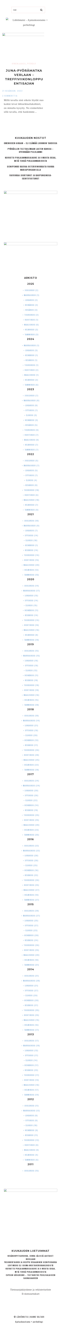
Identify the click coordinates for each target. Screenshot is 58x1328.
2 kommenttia (9, 95)
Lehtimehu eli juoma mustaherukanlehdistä (30, 1265)
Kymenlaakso (19, 63)
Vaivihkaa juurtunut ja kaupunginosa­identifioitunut (30, 177)
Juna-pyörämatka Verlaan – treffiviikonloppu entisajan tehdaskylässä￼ (24, 79)
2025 (30, 283)
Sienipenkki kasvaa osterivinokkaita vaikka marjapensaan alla (30, 168)
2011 (31, 1164)
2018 (30, 709)
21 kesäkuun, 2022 (12, 90)
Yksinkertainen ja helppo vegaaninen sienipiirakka (30, 1262)
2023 (30, 389)
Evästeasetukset (30, 1293)
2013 (30, 1034)
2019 (30, 644)
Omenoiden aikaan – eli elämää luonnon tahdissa (30, 143)
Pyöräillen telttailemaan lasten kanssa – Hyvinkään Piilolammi (31, 150)
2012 (30, 1099)
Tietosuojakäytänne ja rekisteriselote (30, 1289)
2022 (30, 454)
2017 (30, 774)
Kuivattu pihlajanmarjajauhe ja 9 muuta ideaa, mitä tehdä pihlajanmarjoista (30, 159)
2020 (30, 579)
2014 (30, 969)
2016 (30, 839)
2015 (30, 904)
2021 (30, 514)
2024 (30, 339)
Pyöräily (31, 63)
